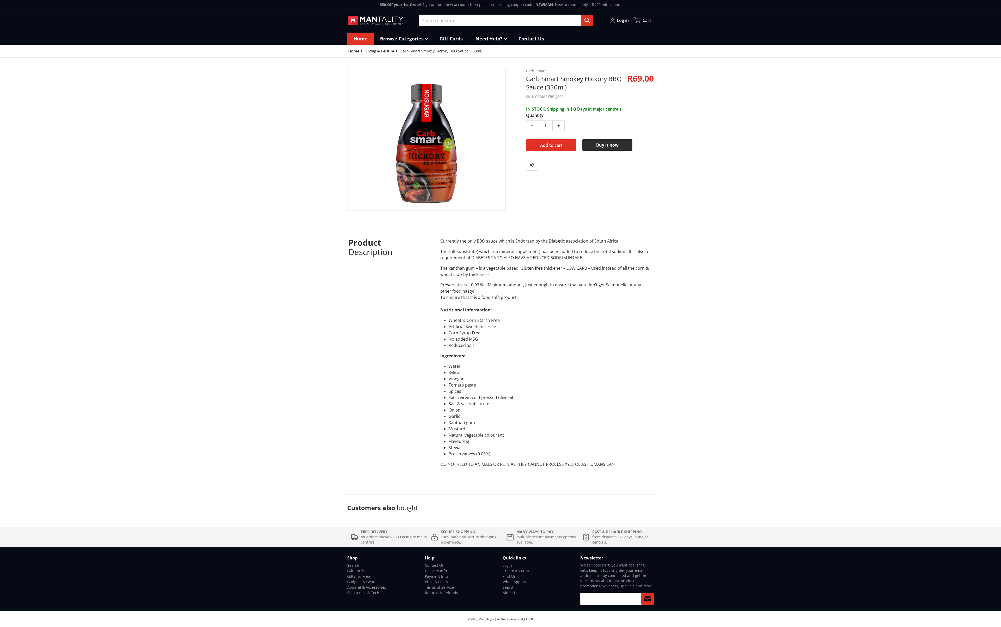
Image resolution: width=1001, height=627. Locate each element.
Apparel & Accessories (366, 587)
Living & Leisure (379, 51)
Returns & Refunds (441, 592)
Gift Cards (356, 570)
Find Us (509, 576)
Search (353, 565)
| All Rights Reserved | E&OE (514, 619)
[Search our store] (587, 20)
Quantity (535, 115)
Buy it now (607, 145)
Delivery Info (436, 570)
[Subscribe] (647, 599)
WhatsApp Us (514, 581)
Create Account (516, 570)
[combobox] (506, 20)
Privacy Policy (436, 581)
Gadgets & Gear (361, 581)
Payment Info (436, 576)
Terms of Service (439, 587)
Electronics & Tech (363, 592)
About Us (510, 592)
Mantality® (486, 619)
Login (507, 565)
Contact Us (434, 565)
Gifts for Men (358, 576)
